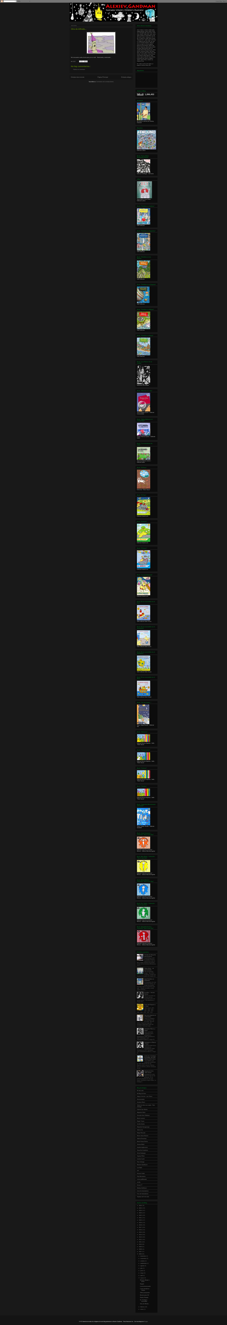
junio (141, 1270)
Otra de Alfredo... (78, 29)
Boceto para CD (144, 1295)
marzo (142, 1278)
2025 (140, 1208)
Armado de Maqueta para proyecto (150, 955)
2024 (140, 1210)
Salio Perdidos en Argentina (149, 979)
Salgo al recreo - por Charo (144, 1096)
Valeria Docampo (141, 1138)
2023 (140, 1212)
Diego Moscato (141, 1132)
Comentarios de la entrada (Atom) (105, 81)
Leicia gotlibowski (142, 1179)
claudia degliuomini (142, 1147)
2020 (140, 1220)
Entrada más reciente (77, 77)
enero (142, 1309)
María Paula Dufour (142, 1141)
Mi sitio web (140, 1090)
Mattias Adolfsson (142, 1188)
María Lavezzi (141, 1118)
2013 (140, 1237)
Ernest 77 (139, 1185)
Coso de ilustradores (143, 1191)
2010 (140, 1244)
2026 (140, 1205)
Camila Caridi (140, 1159)
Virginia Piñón (141, 1156)
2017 (140, 1227)
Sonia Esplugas (141, 1153)
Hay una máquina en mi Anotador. (150, 1016)
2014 (140, 1234)
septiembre (143, 1263)
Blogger (146, 1321)
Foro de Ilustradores (142, 1193)
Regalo (142, 1284)
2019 (140, 1222)
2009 (140, 1246)
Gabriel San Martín (142, 1109)
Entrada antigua (126, 77)
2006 (140, 1254)
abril (141, 1275)
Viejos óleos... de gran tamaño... (149, 969)
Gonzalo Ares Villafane (143, 1115)
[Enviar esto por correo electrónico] (80, 61)
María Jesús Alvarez (142, 1135)
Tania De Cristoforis (142, 1150)
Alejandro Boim (141, 1112)
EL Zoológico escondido (143, 1300)
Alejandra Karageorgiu (143, 1127)
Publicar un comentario (79, 69)
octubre (142, 1261)
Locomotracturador (145, 1286)
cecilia (138, 1182)
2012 (140, 1239)
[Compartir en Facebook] (85, 61)
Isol (138, 1170)
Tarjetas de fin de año (143, 1196)
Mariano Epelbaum (142, 1164)
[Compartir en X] (83, 61)
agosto (142, 1265)
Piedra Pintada (144, 1297)
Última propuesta (145, 1292)
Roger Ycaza (140, 1121)
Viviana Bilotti (140, 1144)
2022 (140, 1215)
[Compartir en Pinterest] (87, 61)
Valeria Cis (140, 1130)
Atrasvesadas (141, 1099)
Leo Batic (139, 1167)
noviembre (143, 1258)
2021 (140, 1217)
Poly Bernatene (141, 1176)
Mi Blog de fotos (141, 1093)
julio (141, 1268)
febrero (142, 1307)
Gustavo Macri (141, 1102)
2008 (140, 1249)
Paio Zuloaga (140, 1162)
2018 (140, 1225)
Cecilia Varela (141, 1124)
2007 (140, 1251)
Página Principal (103, 77)
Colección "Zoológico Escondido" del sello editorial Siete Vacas (150, 1057)
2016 (140, 1229)
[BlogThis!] (82, 61)
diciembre (143, 1256)
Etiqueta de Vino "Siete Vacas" (148, 1071)
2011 (140, 1242)
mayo (142, 1273)
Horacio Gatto (141, 1173)
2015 (140, 1232)
